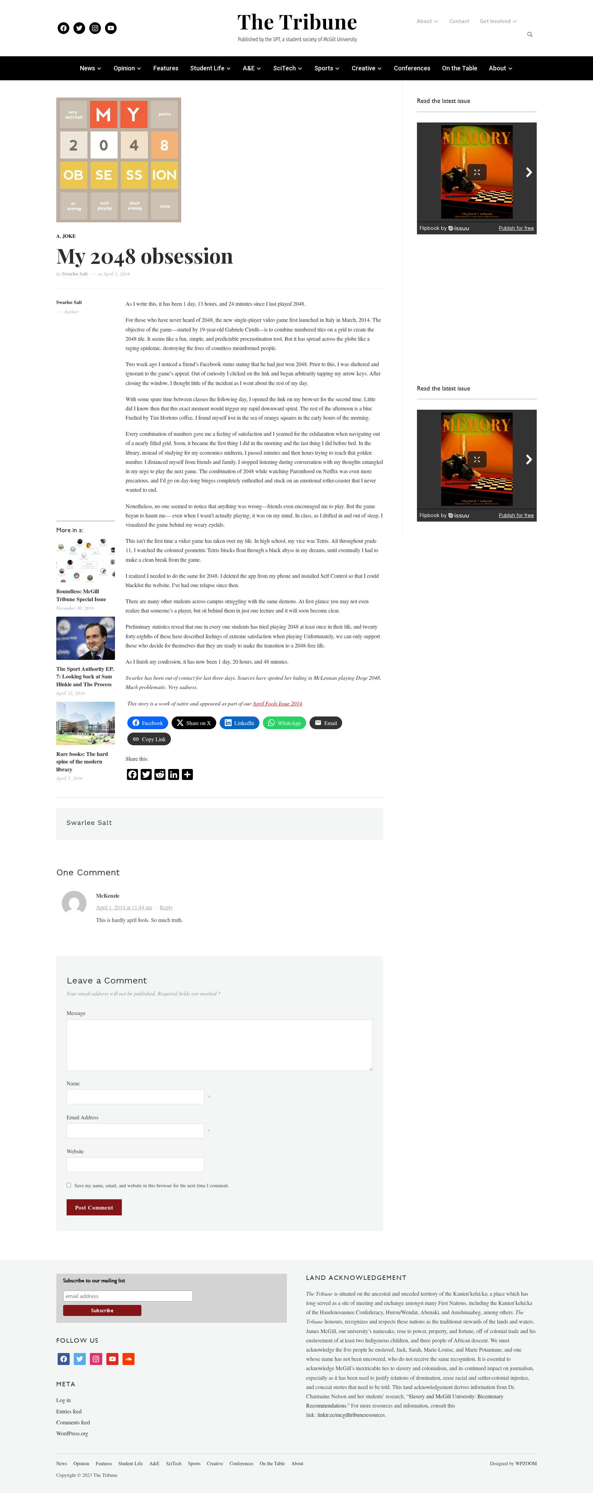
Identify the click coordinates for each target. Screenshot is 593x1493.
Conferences (412, 68)
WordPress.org (72, 1433)
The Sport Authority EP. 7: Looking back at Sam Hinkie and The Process (85, 676)
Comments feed (73, 1422)
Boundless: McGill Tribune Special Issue (81, 595)
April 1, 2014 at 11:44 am (124, 907)
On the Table (459, 68)
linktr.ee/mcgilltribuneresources (351, 1414)
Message (76, 1012)
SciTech (284, 68)
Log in (63, 1399)
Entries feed (69, 1411)
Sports (323, 68)
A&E (249, 68)
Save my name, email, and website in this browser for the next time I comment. (151, 1185)
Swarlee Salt (75, 273)
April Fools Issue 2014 (277, 703)
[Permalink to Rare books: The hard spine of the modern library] (85, 723)
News (87, 68)
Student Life (207, 68)
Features (165, 68)
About (424, 21)
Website (75, 1151)
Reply (166, 907)
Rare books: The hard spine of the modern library (82, 761)
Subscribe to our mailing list (94, 1280)
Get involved (495, 21)
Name (73, 1083)
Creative (363, 68)
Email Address (82, 1117)
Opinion (124, 68)
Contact (459, 21)
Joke (68, 236)
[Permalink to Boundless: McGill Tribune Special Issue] (85, 560)
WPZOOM (526, 1463)
